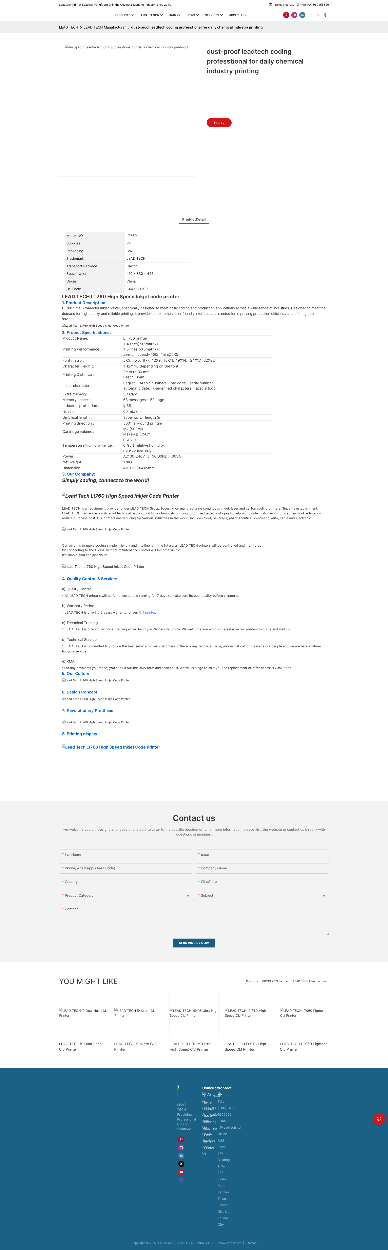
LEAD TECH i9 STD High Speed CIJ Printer (245, 1046)
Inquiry (219, 123)
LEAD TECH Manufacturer (105, 27)
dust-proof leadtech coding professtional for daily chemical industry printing (197, 27)
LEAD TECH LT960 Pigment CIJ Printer (303, 1046)
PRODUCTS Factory (275, 981)
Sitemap (251, 1243)
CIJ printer (147, 612)
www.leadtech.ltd (229, 1243)
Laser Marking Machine (210, 1121)
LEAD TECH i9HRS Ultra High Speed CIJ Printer (190, 1046)
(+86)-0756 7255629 (314, 4)
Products (252, 981)
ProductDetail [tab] (194, 219)
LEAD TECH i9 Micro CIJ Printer (135, 1046)
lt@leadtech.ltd (284, 4)
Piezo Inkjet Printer (209, 1141)
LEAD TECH (68, 27)
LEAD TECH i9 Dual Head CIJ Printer (80, 1046)
